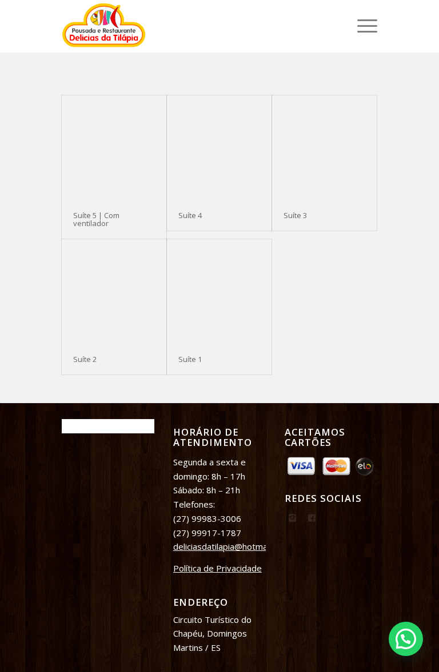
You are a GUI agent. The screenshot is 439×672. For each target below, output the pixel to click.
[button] (406, 639)
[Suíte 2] (114, 291)
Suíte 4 (190, 215)
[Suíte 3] (324, 147)
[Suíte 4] (219, 147)
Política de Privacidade (217, 568)
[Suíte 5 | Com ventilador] (114, 147)
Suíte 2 (85, 359)
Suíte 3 (295, 215)
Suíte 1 (190, 359)
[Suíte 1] (219, 291)
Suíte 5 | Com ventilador (96, 219)
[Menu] (361, 26)
